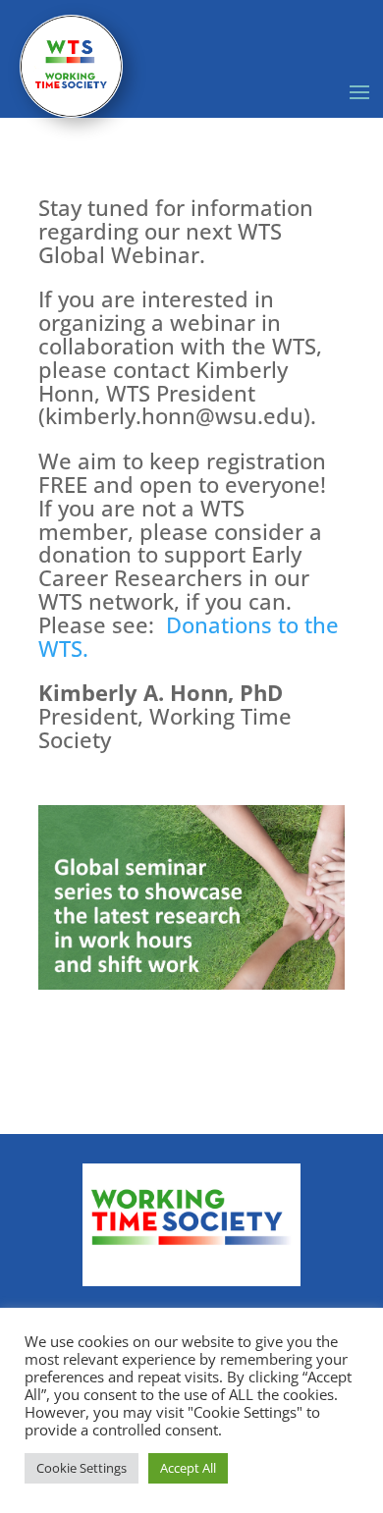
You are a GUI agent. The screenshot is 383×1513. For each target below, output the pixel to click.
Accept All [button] (188, 1468)
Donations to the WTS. (188, 636)
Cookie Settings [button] (81, 1468)
